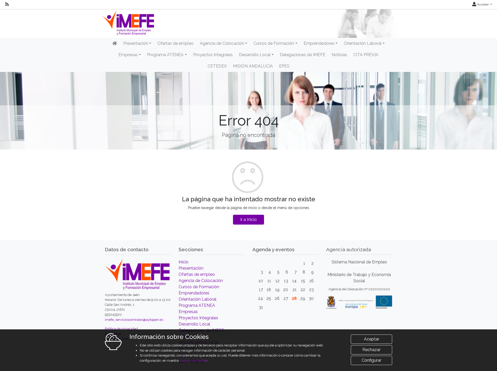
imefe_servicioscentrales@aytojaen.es (134, 320)
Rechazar (371, 349)
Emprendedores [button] (319, 43)
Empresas (188, 311)
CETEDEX (217, 66)
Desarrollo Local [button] (255, 54)
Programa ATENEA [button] (165, 54)
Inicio (183, 261)
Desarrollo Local (194, 324)
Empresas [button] (128, 54)
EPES (284, 66)
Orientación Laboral (197, 299)
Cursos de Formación (199, 286)
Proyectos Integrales (213, 54)
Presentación (191, 268)
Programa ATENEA (197, 305)
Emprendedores (194, 293)
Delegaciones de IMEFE (302, 54)
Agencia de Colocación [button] (222, 43)
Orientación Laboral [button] (363, 43)
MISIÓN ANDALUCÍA (253, 66)
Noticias (339, 54)
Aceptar (371, 339)
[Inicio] (114, 43)
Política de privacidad (121, 329)
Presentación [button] (135, 43)
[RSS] (7, 4)
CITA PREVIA (365, 54)
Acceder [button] (482, 4)
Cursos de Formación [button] (273, 43)
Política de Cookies (194, 360)
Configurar (371, 360)
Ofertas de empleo (175, 43)
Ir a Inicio (248, 219)
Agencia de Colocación (201, 280)
